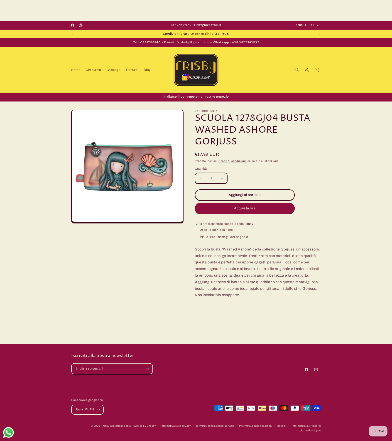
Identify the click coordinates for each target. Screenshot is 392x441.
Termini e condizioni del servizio (215, 425)
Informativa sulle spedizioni (255, 425)
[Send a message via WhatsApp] (8, 432)
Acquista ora (245, 208)
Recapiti (282, 425)
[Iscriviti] (147, 368)
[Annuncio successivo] (319, 34)
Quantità (201, 169)
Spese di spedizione (232, 161)
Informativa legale (310, 430)
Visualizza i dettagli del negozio (224, 237)
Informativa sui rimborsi (306, 425)
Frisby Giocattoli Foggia (116, 425)
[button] (297, 70)
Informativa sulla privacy (176, 425)
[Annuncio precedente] (73, 34)
